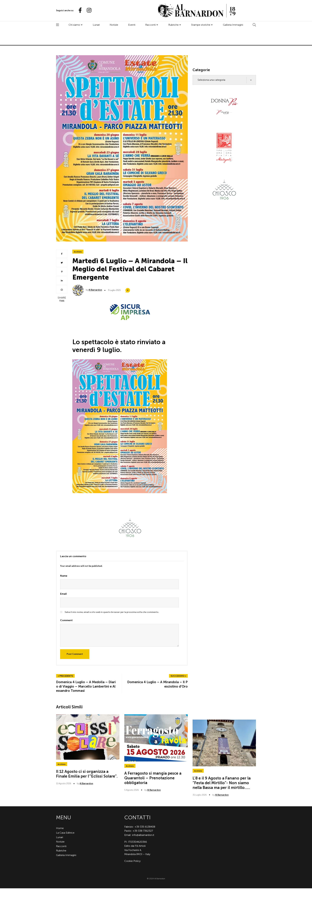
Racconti (150, 24)
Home (60, 828)
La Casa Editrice (65, 832)
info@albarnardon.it (143, 835)
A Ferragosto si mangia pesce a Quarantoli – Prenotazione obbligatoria (152, 778)
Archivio (78, 252)
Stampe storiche (200, 24)
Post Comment (75, 654)
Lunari (96, 24)
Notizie (114, 24)
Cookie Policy (132, 860)
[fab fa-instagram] (87, 10)
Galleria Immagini (233, 24)
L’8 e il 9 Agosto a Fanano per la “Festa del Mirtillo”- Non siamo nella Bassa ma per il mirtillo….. (222, 783)
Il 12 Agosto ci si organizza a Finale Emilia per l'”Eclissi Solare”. (87, 774)
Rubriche (173, 24)
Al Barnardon (95, 290)
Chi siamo (74, 24)
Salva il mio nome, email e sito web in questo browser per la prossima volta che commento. (112, 612)
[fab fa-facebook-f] (79, 10)
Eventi (131, 24)
